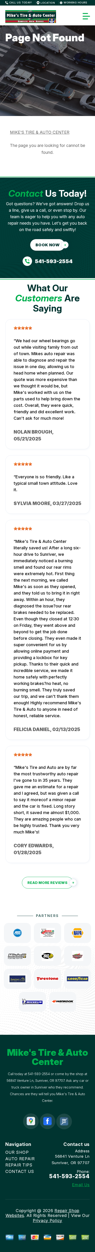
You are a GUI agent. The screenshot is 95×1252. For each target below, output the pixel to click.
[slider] (23, 328)
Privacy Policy (47, 1220)
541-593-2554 (39, 1074)
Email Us (81, 1185)
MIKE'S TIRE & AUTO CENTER (39, 132)
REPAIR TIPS (19, 1165)
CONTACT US (19, 1171)
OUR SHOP (17, 1152)
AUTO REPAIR (20, 1158)
